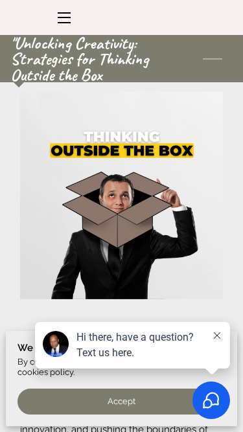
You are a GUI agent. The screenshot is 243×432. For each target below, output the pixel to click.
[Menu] (63, 17)
